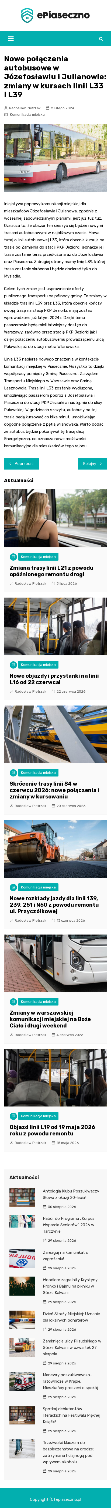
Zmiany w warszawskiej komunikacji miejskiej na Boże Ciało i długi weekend (50, 1019)
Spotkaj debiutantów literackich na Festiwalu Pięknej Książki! (71, 1415)
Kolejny (89, 463)
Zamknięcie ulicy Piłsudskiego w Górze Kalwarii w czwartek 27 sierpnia (72, 1347)
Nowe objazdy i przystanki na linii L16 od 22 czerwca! (54, 679)
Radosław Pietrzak (25, 108)
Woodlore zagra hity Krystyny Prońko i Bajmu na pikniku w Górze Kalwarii (70, 1286)
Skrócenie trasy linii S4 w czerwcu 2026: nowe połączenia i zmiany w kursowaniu (54, 790)
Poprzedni (24, 463)
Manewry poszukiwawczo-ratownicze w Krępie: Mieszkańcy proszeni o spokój (70, 1381)
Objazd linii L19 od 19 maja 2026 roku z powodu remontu (52, 1130)
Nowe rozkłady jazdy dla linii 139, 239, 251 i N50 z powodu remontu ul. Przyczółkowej (54, 904)
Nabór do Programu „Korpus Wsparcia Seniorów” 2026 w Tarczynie (69, 1225)
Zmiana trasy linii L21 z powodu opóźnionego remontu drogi (51, 571)
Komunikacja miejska (27, 114)
